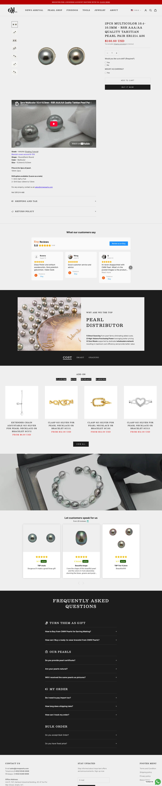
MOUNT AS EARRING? (114, 69)
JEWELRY (100, 10)
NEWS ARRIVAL (34, 10)
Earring (101, 379)
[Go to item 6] (15, 64)
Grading (94, 357)
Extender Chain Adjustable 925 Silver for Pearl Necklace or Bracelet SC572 (22, 427)
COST (67, 357)
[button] (31, 267)
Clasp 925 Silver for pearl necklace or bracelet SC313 (140, 425)
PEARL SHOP (55, 10)
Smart (80, 357)
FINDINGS (72, 10)
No (108, 65)
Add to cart (127, 80)
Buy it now (128, 87)
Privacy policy (145, 776)
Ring (73, 379)
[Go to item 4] (15, 48)
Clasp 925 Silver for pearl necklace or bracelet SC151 (61, 425)
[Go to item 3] (15, 40)
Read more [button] (106, 272)
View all (81, 444)
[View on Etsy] (36, 257)
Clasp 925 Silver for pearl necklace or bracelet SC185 (101, 425)
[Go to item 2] (15, 32)
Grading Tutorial (31, 152)
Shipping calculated (120, 44)
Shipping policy (146, 772)
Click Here (105, 2)
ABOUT (114, 10)
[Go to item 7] (15, 72)
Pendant (86, 379)
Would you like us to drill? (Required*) (119, 59)
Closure (61, 379)
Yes (108, 62)
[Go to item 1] (15, 24)
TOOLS (86, 10)
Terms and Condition (148, 768)
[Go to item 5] (15, 56)
